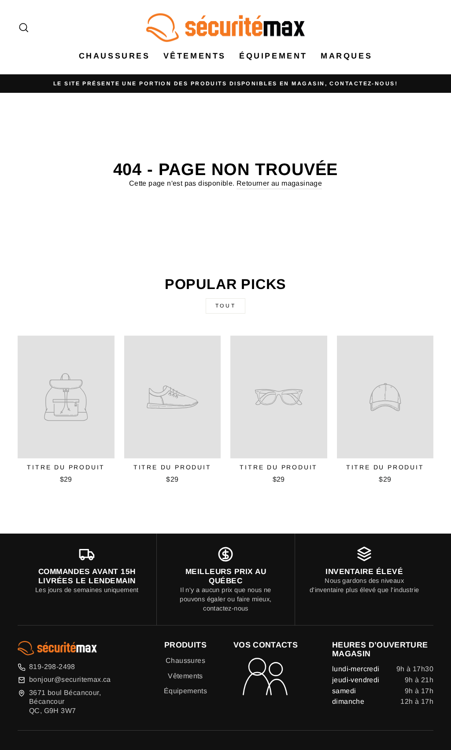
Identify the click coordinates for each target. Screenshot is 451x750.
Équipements (185, 691)
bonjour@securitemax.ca (70, 679)
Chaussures (185, 660)
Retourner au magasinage (279, 183)
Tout (225, 306)
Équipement (273, 55)
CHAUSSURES (114, 55)
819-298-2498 (52, 666)
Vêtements (194, 55)
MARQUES (346, 55)
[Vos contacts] (265, 677)
